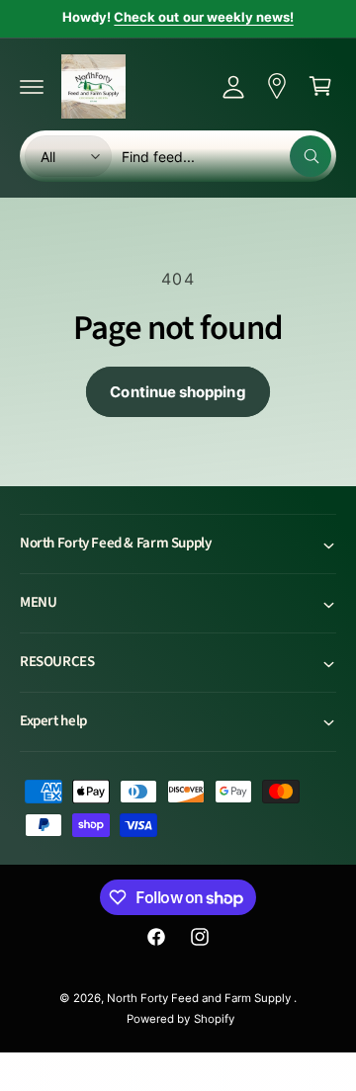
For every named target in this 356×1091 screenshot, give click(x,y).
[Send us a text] (277, 86)
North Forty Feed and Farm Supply (201, 998)
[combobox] (226, 156)
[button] (31, 86)
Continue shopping (177, 391)
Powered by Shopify (180, 1019)
